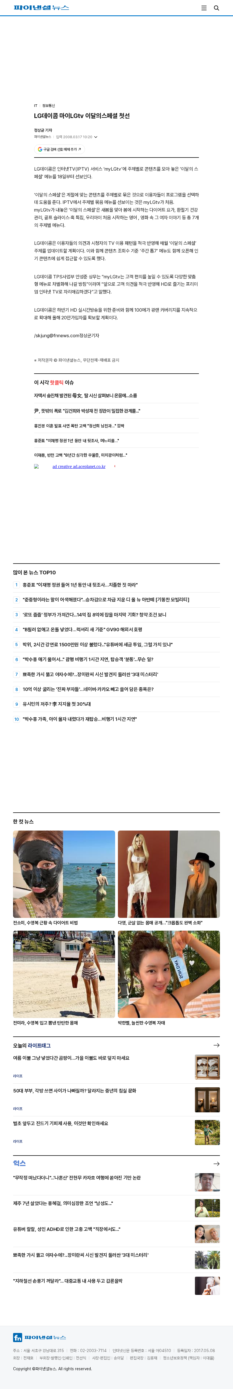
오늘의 (32, 1045)
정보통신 (48, 105)
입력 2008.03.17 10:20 (74, 137)
